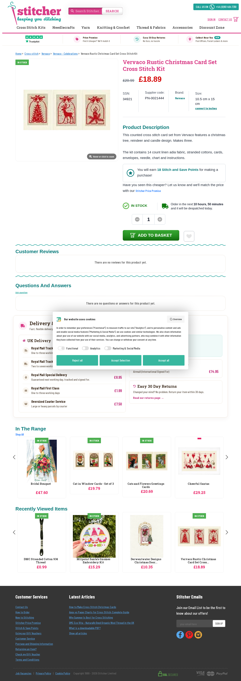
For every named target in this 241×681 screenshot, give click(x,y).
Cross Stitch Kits (31, 27)
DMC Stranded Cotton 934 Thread (41, 561)
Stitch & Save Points (26, 628)
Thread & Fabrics (151, 27)
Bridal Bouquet (41, 484)
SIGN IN (211, 19)
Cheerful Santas (198, 484)
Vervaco (180, 98)
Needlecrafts (63, 27)
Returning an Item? (26, 649)
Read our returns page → (148, 397)
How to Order (22, 612)
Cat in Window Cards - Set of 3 (93, 484)
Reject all (77, 360)
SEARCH (112, 11)
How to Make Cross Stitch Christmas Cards (92, 607)
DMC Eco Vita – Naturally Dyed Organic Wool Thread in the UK (101, 622)
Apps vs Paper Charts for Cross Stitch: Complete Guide (99, 612)
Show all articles (78, 633)
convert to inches (206, 108)
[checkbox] (67, 348)
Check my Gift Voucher (27, 654)
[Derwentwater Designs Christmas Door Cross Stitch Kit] (146, 536)
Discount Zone (211, 27)
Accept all (163, 360)
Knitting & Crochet (113, 27)
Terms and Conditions (27, 659)
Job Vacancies (23, 673)
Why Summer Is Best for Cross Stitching (91, 617)
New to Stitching (24, 617)
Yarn (85, 27)
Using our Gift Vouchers (28, 633)
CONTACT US (225, 19)
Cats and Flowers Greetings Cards (145, 485)
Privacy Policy (43, 673)
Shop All (19, 434)
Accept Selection (120, 360)
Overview (177, 319)
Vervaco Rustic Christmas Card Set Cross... (198, 561)
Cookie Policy (62, 673)
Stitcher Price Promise (148, 190)
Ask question (21, 292)
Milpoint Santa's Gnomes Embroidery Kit (93, 561)
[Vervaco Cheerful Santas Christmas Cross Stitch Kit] (199, 461)
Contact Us (21, 607)
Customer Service (25, 638)
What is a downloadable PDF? (85, 628)
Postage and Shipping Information (34, 643)
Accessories (182, 27)
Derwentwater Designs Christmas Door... (146, 561)
